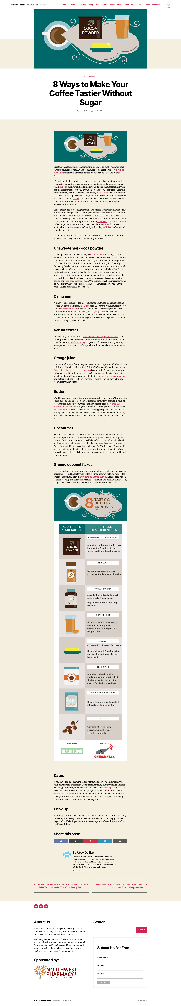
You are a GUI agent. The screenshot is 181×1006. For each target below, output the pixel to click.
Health (98, 5)
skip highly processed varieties (111, 376)
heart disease (98, 215)
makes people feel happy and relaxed (100, 336)
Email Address (102, 957)
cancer (112, 215)
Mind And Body (123, 5)
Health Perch (18, 5)
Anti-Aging (81, 5)
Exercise (72, 5)
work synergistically (97, 311)
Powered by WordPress (62, 1001)
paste (112, 788)
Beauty (90, 5)
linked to (113, 213)
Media (147, 5)
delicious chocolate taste (77, 281)
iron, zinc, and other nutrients (94, 477)
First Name (100, 966)
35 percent (102, 221)
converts (110, 443)
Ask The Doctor (137, 5)
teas (81, 480)
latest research (88, 409)
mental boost (103, 193)
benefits (63, 187)
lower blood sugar (68, 309)
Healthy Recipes (109, 5)
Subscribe (156, 5)
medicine (85, 306)
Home (64, 5)
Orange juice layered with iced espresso (72, 370)
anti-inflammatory (76, 342)
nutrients (88, 788)
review (76, 198)
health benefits (97, 254)
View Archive (78, 871)
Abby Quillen (83, 111)
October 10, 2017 (100, 111)
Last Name (101, 974)
